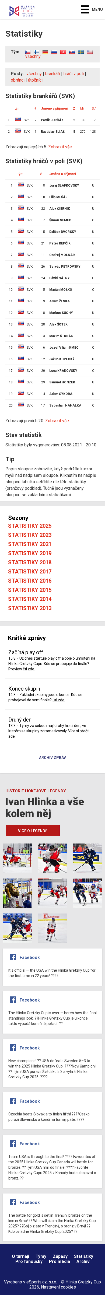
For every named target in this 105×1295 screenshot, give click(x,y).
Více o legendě (32, 831)
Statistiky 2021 (29, 544)
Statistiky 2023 (29, 535)
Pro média (59, 1261)
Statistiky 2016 (29, 581)
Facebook (30, 957)
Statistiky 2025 (29, 526)
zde (31, 669)
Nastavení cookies (58, 1287)
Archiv (83, 1261)
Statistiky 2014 (29, 599)
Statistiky (83, 1256)
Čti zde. (58, 700)
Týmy (41, 1256)
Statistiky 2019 (29, 553)
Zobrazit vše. (57, 420)
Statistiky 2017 (29, 571)
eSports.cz (36, 1281)
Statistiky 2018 (29, 562)
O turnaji (20, 1256)
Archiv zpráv (52, 758)
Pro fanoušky (29, 1261)
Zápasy (60, 1256)
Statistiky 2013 (29, 608)
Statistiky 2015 (29, 590)
